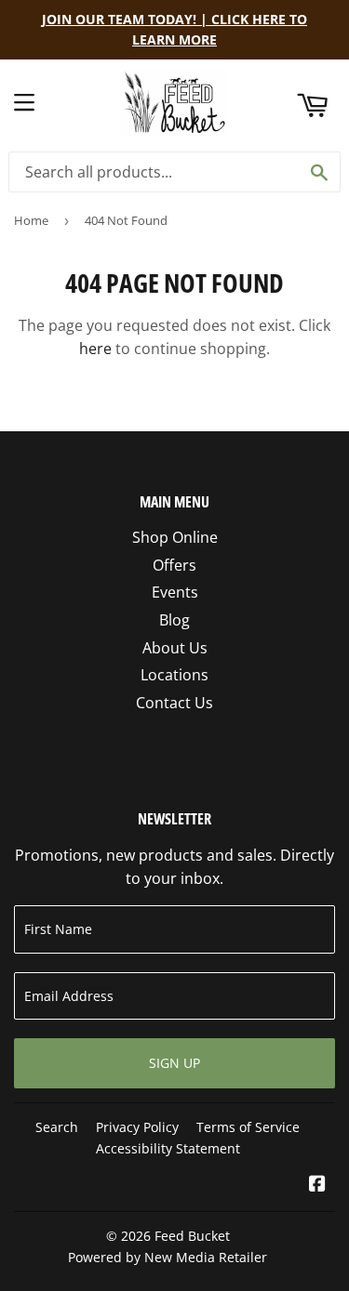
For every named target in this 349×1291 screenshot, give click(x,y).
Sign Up (174, 1063)
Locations (174, 675)
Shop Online (175, 537)
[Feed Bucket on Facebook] (317, 1185)
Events (175, 592)
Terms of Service (248, 1127)
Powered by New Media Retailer (167, 1257)
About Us (175, 648)
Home (31, 220)
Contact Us (174, 702)
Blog (174, 620)
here (95, 348)
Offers (174, 565)
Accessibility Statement (168, 1148)
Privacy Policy (137, 1127)
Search (56, 1127)
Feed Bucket (192, 1236)
